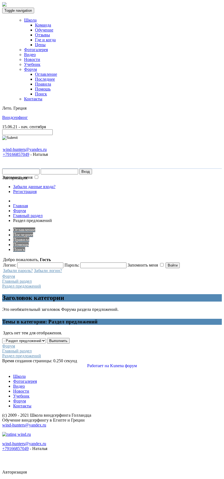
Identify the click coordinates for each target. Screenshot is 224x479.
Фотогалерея (36, 49)
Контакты (33, 99)
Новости (32, 59)
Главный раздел (17, 281)
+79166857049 (16, 154)
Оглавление (46, 74)
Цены (40, 44)
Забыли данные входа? (34, 186)
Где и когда (45, 39)
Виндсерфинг (15, 117)
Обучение (44, 30)
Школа (30, 20)
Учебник (32, 64)
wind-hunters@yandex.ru (25, 149)
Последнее (45, 79)
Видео (30, 54)
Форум (30, 69)
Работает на (98, 365)
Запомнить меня (17, 177)
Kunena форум (123, 365)
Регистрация (25, 191)
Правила (43, 84)
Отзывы (42, 35)
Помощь (43, 89)
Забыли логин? (48, 270)
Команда (43, 25)
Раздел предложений (21, 286)
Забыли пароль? (18, 270)
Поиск (41, 94)
